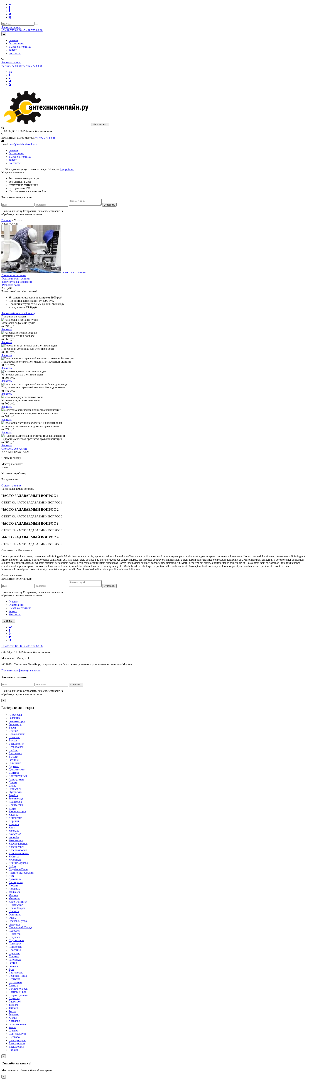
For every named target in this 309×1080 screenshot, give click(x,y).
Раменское (15, 959)
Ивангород (15, 801)
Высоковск (15, 753)
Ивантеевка (99, 124)
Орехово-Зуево (18, 920)
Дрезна (13, 782)
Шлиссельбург (17, 1033)
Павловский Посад (20, 927)
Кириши (14, 821)
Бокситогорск (17, 721)
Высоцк (13, 756)
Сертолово (15, 982)
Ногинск (14, 911)
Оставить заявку (11, 485)
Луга (11, 875)
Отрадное (14, 924)
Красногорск (16, 846)
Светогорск (16, 972)
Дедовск (14, 766)
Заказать (6, 329)
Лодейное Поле (18, 869)
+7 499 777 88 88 (11, 30)
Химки (13, 1017)
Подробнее (67, 169)
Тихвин (13, 1007)
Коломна (14, 830)
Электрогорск (17, 1040)
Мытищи (14, 898)
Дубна (12, 785)
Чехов (12, 1027)
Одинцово (15, 914)
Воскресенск (16, 743)
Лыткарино (16, 882)
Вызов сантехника (20, 46)
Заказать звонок (11, 27)
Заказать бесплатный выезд (18, 313)
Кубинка (14, 856)
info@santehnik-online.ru (23, 144)
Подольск (14, 937)
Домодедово (16, 779)
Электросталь (17, 1043)
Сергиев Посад (18, 975)
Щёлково (14, 1036)
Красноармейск (18, 843)
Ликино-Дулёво (18, 862)
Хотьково (14, 1020)
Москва (8, 620)
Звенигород (16, 798)
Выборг (13, 750)
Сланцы (13, 985)
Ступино (14, 998)
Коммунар (15, 833)
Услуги (13, 49)
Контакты (15, 53)
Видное (13, 730)
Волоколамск (17, 734)
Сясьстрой (15, 1001)
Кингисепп (15, 817)
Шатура (13, 1030)
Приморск (15, 943)
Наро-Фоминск (18, 901)
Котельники (16, 840)
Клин (12, 827)
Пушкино (14, 953)
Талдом (13, 1004)
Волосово (14, 737)
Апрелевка (15, 714)
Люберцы (14, 888)
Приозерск (15, 946)
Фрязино (14, 1014)
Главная (13, 40)
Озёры (12, 917)
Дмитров (14, 772)
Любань (13, 885)
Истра (12, 808)
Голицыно (15, 763)
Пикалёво (15, 933)
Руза (11, 969)
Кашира (13, 814)
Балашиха (15, 717)
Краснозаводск (18, 850)
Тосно (12, 1011)
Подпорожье (16, 940)
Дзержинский (17, 769)
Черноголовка (17, 1024)
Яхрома (13, 1049)
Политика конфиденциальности (21, 670)
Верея (12, 727)
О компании (16, 43)
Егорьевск (15, 788)
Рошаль (13, 966)
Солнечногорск (18, 988)
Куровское (15, 859)
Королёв (14, 837)
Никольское (16, 904)
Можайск (14, 891)
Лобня (12, 866)
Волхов (13, 740)
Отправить (109, 204)
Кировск (14, 824)
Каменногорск (17, 811)
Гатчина (14, 759)
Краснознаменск (19, 853)
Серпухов (14, 978)
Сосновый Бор (17, 991)
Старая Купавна (18, 995)
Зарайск (13, 795)
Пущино (14, 956)
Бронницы (15, 724)
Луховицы (15, 879)
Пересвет (14, 930)
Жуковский (15, 792)
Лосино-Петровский (21, 872)
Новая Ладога (17, 908)
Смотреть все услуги (14, 448)
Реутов (13, 962)
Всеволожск (16, 746)
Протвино (15, 949)
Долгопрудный (18, 775)
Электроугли (16, 1046)
